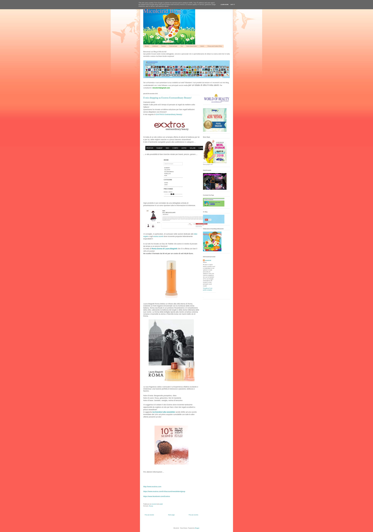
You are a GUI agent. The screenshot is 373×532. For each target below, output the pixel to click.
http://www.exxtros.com (152, 487)
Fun (182, 46)
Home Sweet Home (191, 46)
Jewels (202, 46)
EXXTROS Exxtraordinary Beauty (169, 114)
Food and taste (173, 46)
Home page (171, 515)
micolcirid (208, 260)
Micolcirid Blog (162, 11)
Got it (233, 4)
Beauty (147, 46)
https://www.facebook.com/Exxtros (156, 496)
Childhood (155, 46)
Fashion (163, 46)
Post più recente (149, 515)
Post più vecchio (193, 515)
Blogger (197, 528)
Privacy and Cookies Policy (215, 46)
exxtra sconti (158, 236)
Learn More (224, 4)
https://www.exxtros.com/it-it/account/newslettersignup (164, 491)
